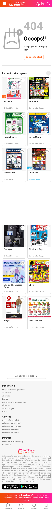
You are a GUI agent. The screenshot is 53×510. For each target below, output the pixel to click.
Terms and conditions (22, 498)
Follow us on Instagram (11, 426)
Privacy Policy (37, 498)
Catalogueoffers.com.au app (14, 402)
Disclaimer (8, 498)
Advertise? (6, 393)
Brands (5, 399)
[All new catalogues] (48, 73)
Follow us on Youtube (11, 429)
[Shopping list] (43, 3)
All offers (6, 396)
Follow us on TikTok (10, 433)
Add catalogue (8, 408)
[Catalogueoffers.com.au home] (17, 3)
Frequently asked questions (13, 389)
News (4, 412)
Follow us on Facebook (11, 423)
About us (6, 405)
